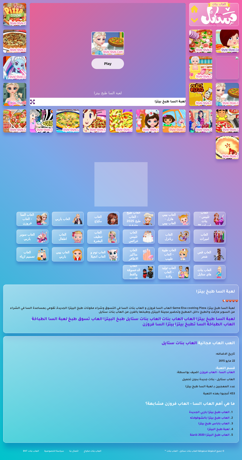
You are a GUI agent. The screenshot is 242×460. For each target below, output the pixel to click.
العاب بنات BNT (31, 451)
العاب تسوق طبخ (85, 319)
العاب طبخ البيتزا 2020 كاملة (210, 435)
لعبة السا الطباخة (49, 319)
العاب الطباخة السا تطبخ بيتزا (205, 325)
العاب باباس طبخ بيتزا (214, 423)
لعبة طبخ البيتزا (218, 429)
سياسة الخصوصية (54, 451)
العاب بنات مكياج (92, 451)
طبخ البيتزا (114, 319)
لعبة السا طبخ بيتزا (215, 319)
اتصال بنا (73, 451)
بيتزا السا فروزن (158, 325)
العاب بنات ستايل (143, 319)
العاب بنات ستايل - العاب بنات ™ (181, 451)
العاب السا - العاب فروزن (217, 372)
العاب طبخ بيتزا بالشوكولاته (210, 418)
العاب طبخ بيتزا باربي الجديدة (209, 412)
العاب (189, 319)
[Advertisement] (121, 186)
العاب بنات (172, 319)
